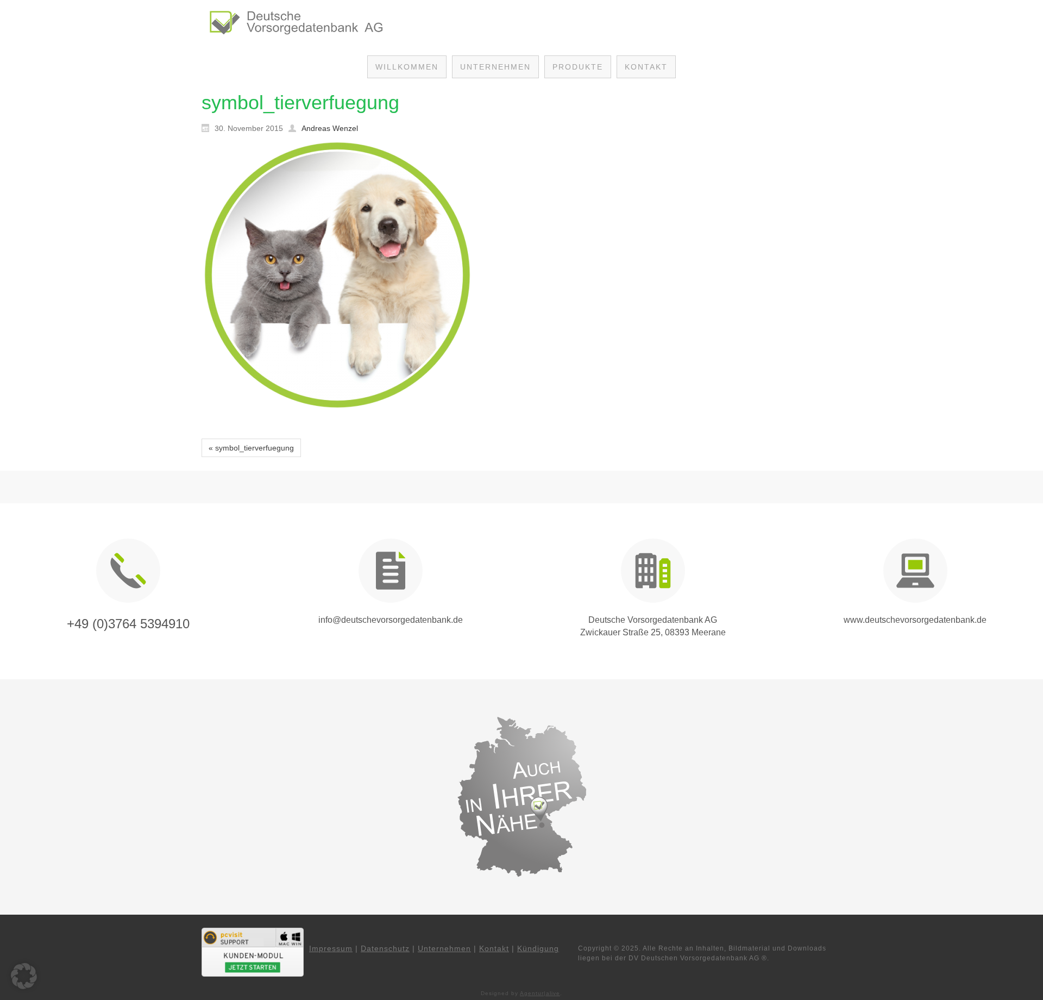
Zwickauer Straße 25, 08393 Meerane (653, 632)
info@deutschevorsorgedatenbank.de (390, 619)
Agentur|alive (540, 993)
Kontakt (494, 948)
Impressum (331, 948)
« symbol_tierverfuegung (251, 447)
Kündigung (538, 948)
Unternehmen (444, 948)
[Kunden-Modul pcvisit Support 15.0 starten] (253, 951)
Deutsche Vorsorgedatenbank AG (652, 619)
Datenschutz (385, 948)
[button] (24, 976)
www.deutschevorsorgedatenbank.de (915, 619)
